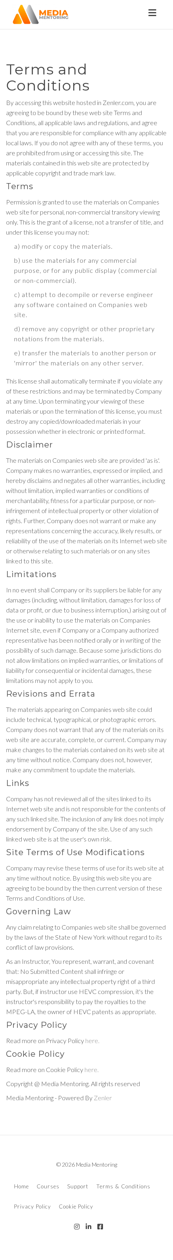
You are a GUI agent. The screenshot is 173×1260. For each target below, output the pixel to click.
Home (21, 1186)
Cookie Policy (76, 1206)
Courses (48, 1186)
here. (92, 1040)
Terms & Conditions (123, 1186)
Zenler (103, 1097)
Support (78, 1186)
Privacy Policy (32, 1206)
